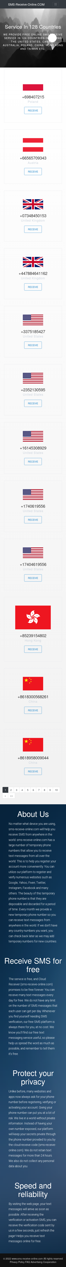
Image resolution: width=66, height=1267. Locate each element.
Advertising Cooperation (43, 1262)
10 (56, 790)
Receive (33, 110)
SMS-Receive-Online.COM (26, 4)
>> (11, 795)
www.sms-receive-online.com (27, 1258)
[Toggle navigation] (56, 4)
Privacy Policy (17, 1262)
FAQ (28, 1262)
